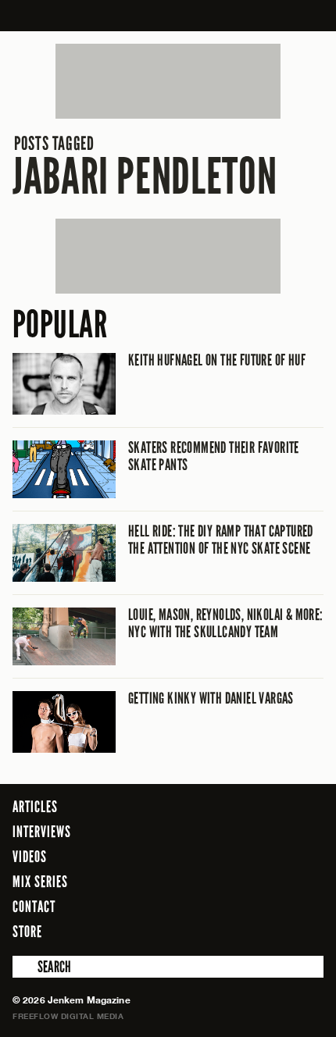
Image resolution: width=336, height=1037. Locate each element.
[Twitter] (248, 930)
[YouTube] (307, 930)
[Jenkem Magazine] (168, 15)
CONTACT (34, 906)
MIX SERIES (40, 881)
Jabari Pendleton (145, 166)
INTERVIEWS (42, 831)
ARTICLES (35, 806)
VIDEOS (30, 856)
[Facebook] (225, 930)
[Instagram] (273, 930)
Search (23, 967)
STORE (27, 931)
